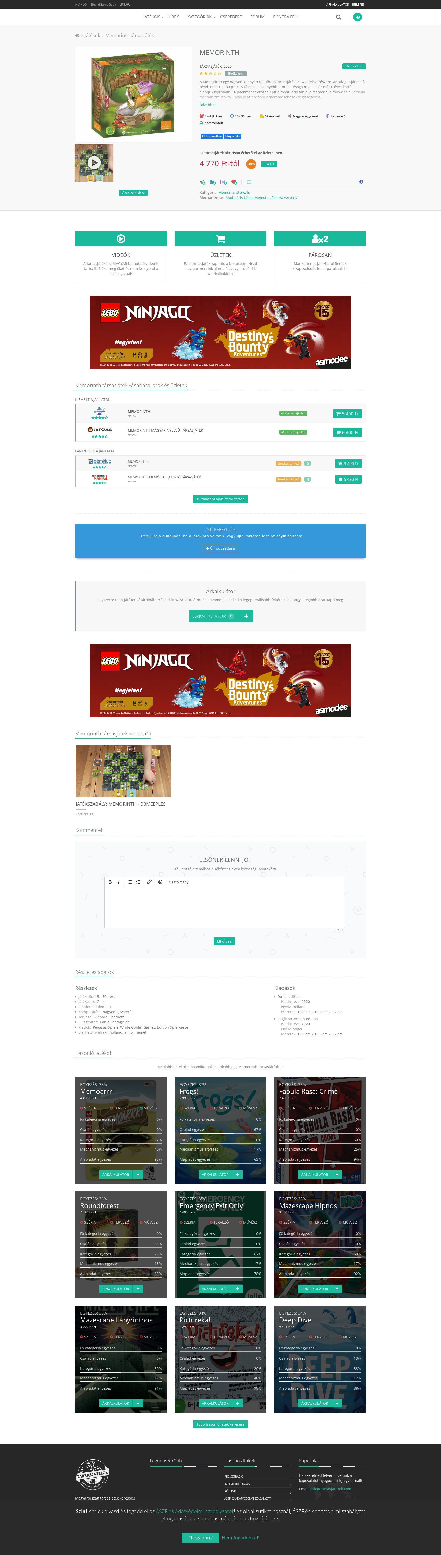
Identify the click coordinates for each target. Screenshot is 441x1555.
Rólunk (230, 1491)
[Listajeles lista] (129, 881)
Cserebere (231, 17)
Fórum (257, 17)
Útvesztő (243, 192)
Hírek (173, 17)
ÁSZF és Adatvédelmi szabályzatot (195, 1511)
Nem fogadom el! (240, 1538)
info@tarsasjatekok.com (331, 1488)
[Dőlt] (118, 881)
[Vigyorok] (160, 881)
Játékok (152, 17)
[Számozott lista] (138, 881)
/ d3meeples (84, 814)
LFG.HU (125, 4)
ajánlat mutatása (220, 499)
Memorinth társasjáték (129, 35)
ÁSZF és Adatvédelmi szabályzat (247, 1498)
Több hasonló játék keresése (221, 1424)
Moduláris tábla (239, 197)
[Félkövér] (110, 881)
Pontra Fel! (285, 17)
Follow (277, 197)
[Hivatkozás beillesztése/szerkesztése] (149, 881)
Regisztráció (233, 1476)
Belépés (358, 4)
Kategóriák (200, 17)
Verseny (290, 197)
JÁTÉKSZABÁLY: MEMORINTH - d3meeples (121, 804)
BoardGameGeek (103, 4)
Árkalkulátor (337, 4)
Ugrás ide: (353, 66)
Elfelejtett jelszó (237, 1483)
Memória (226, 192)
